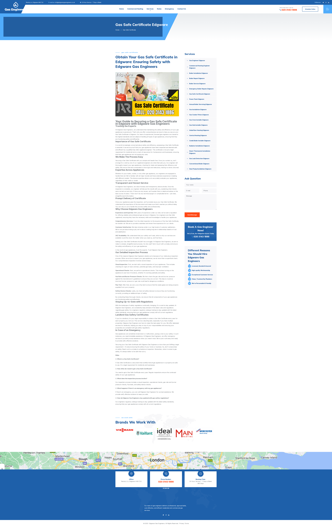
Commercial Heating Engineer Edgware (199, 67)
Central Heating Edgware (198, 135)
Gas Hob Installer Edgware (198, 125)
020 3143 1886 (289, 10)
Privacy (181, 523)
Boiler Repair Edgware (196, 78)
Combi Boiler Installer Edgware (199, 140)
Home (121, 9)
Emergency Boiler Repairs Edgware (201, 89)
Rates (159, 9)
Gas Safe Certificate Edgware (199, 94)
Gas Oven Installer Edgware (198, 120)
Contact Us (181, 9)
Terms (187, 523)
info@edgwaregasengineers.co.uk (65, 2)
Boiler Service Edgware (197, 83)
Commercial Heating (135, 9)
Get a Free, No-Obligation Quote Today (200, 231)
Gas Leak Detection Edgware (199, 158)
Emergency (169, 9)
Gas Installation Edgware (197, 109)
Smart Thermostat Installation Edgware (199, 152)
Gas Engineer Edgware (197, 60)
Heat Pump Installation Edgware (200, 169)
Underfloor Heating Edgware (199, 130)
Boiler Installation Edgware (198, 73)
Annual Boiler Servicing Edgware (200, 104)
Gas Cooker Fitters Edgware (199, 115)
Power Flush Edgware (196, 99)
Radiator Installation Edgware (199, 146)
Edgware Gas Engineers (157, 523)
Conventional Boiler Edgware (199, 164)
